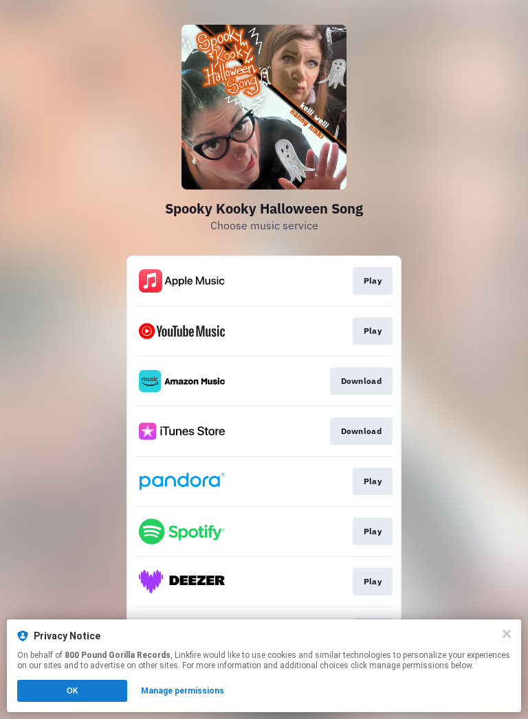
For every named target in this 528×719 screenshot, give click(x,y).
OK (72, 691)
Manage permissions (182, 691)
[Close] (507, 634)
